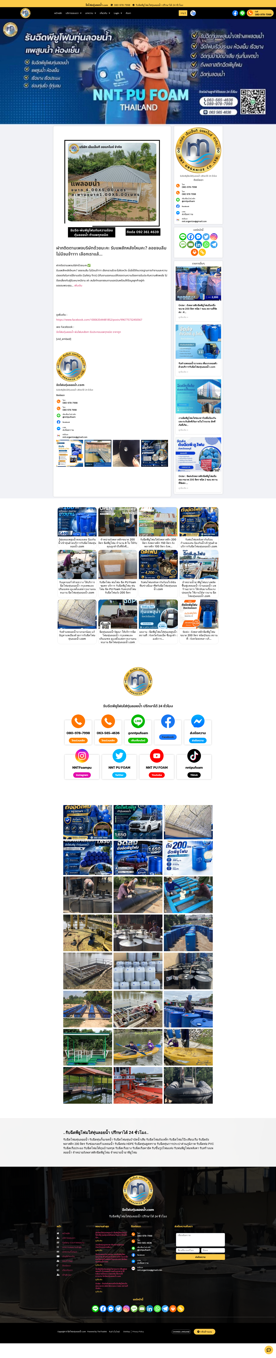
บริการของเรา (72, 13)
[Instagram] (213, 236)
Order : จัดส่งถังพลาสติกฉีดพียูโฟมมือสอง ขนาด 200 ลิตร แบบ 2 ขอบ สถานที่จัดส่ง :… (111, 1286)
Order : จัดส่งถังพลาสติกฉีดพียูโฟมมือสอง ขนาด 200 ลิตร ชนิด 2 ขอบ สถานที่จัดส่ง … (198, 479)
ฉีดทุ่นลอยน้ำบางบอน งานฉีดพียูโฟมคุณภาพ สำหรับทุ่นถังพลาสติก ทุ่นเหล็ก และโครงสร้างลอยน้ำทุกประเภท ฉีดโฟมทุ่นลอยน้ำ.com (111, 1258)
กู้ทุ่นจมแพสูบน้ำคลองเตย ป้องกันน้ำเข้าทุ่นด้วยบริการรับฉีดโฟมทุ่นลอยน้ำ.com (77, 543)
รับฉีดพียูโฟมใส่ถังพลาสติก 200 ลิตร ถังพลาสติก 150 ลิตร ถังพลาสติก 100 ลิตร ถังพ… (158, 543)
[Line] (182, 236)
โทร (64, 400)
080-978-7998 (263, 14)
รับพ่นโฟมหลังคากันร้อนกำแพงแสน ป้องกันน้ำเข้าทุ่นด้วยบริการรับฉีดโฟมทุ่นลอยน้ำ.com (199, 543)
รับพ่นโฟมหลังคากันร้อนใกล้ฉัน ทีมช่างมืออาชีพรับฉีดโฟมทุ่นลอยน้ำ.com (158, 586)
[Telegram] (213, 244)
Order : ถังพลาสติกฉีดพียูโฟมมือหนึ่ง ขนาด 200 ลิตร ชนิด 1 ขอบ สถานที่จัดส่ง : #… (198, 309)
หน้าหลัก (58, 13)
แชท (64, 427)
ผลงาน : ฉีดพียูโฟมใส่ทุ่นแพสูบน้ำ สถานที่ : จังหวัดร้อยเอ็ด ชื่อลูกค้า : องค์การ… (158, 635)
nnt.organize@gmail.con (75, 437)
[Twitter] (206, 236)
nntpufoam (194, 767)
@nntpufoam (69, 417)
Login (116, 13)
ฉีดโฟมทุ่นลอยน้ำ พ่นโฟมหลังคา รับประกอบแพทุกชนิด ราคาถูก (88, 332)
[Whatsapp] (206, 244)
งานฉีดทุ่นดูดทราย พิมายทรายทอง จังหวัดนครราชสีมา (109, 1246)
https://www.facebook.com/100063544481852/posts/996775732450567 (99, 320)
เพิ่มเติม (78, 286)
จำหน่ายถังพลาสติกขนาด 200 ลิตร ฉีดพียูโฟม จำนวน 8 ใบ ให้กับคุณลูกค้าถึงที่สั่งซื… (117, 543)
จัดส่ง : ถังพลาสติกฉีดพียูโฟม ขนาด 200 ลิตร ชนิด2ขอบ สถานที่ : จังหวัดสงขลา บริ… (198, 635)
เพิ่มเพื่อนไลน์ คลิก (69, 414)
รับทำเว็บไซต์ (114, 1332)
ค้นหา (128, 13)
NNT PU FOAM (119, 767)
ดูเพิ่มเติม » (183, 317)
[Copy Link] (202, 252)
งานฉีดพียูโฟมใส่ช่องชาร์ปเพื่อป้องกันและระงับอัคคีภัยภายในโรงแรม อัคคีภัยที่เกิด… (197, 421)
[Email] (190, 244)
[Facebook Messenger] (198, 236)
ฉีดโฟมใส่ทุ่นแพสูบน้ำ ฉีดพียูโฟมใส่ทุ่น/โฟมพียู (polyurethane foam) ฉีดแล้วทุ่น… (111, 1235)
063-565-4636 (108, 733)
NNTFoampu (82, 767)
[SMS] (182, 244)
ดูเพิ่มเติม (98, 1240)
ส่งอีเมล (65, 434)
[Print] (194, 252)
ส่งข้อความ (68, 430)
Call (256, 12)
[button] (168, 737)
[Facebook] (190, 236)
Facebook (66, 422)
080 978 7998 (70, 410)
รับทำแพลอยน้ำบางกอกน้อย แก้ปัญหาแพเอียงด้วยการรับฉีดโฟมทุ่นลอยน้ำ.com (77, 635)
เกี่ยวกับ (103, 13)
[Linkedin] (198, 244)
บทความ (89, 13)
